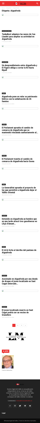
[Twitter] (20, 406)
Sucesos (4, 215)
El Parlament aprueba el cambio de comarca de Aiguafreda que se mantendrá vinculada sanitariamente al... (20, 130)
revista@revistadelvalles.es (24, 401)
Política (4, 124)
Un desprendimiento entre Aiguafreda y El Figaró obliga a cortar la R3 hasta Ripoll (19, 67)
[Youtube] (30, 406)
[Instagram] (15, 406)
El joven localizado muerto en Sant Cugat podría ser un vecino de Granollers (17, 312)
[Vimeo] (25, 406)
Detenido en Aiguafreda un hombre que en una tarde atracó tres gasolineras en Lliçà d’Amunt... (19, 221)
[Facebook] (10, 406)
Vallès (3, 93)
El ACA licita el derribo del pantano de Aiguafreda (19, 251)
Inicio (3, 8)
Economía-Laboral (6, 31)
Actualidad (5, 62)
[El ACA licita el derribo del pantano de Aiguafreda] (20, 239)
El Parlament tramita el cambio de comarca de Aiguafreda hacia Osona (18, 160)
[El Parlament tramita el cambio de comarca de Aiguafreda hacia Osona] (20, 148)
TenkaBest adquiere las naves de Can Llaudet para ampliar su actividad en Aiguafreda (18, 36)
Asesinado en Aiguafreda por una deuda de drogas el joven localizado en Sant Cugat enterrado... (19, 281)
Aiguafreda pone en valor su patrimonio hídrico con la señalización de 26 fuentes (19, 99)
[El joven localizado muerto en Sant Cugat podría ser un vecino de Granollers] (20, 299)
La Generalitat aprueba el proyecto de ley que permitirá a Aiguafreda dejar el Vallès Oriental (19, 190)
